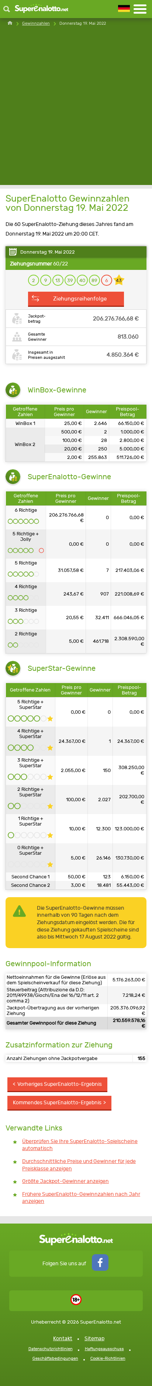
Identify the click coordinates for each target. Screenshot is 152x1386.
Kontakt (62, 1338)
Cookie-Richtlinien (107, 1358)
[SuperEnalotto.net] (41, 9)
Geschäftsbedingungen (55, 1358)
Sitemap (94, 1338)
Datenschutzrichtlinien (50, 1348)
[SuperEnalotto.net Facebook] (100, 1269)
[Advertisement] (76, 109)
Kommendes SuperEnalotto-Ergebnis (57, 1102)
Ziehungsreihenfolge (80, 298)
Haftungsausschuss (104, 1348)
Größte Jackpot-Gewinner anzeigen (65, 1181)
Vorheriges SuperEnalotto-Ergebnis (59, 1084)
